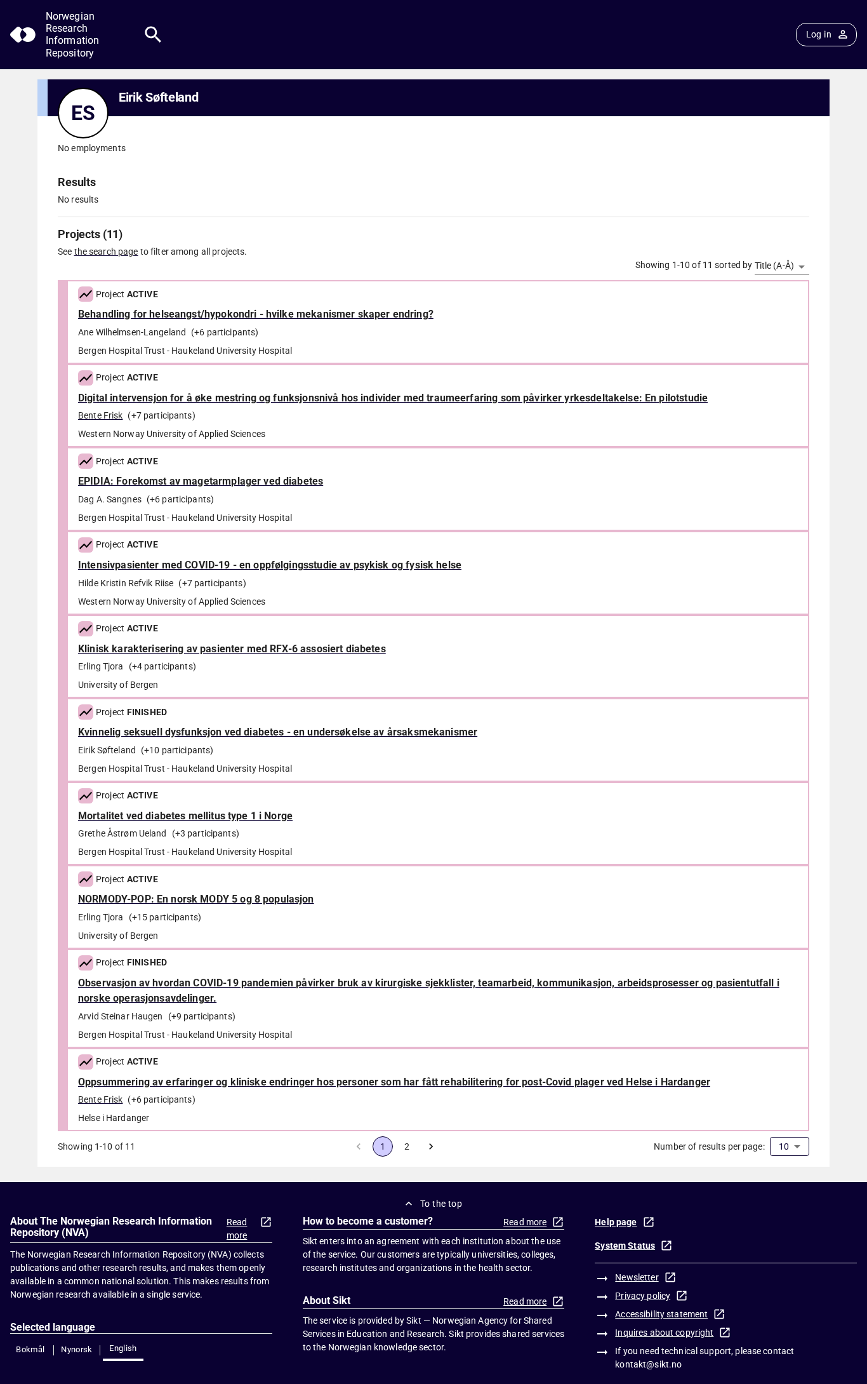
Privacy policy (642, 1296)
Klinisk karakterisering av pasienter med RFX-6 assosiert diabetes (232, 649)
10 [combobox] (784, 1146)
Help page (616, 1222)
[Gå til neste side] (431, 1146)
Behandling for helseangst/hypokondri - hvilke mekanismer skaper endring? (256, 314)
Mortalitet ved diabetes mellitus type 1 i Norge (185, 816)
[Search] (153, 34)
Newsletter (636, 1277)
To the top (441, 1204)
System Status (625, 1245)
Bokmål (30, 1349)
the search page (106, 251)
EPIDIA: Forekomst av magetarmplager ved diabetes (200, 481)
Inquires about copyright (664, 1332)
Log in (818, 34)
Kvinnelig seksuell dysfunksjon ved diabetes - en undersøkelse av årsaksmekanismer (277, 732)
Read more (237, 1228)
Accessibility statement (661, 1314)
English (123, 1348)
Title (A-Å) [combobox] (774, 265)
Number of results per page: (709, 1146)
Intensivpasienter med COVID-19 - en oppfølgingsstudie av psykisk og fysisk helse (269, 565)
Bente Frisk (100, 415)
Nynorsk (77, 1349)
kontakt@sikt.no (648, 1364)
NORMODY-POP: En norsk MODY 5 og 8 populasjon (196, 899)
